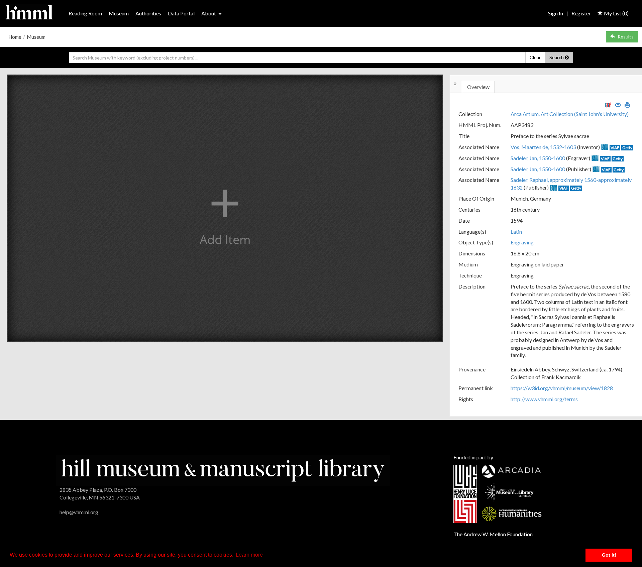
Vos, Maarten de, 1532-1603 (543, 147)
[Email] (618, 104)
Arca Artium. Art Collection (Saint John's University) (570, 114)
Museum (119, 13)
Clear (535, 57)
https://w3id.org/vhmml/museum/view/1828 (562, 388)
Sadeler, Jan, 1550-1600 (538, 158)
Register (581, 13)
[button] (225, 208)
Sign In (555, 13)
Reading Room (85, 13)
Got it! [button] (609, 555)
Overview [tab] (478, 87)
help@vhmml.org (79, 512)
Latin (516, 231)
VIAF (615, 147)
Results (626, 36)
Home (14, 37)
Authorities (148, 13)
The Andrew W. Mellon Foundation (493, 534)
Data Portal (181, 13)
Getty (627, 147)
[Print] (627, 104)
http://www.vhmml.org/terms (544, 399)
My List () (616, 13)
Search (557, 57)
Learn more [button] (249, 555)
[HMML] (223, 469)
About (208, 13)
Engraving (522, 242)
